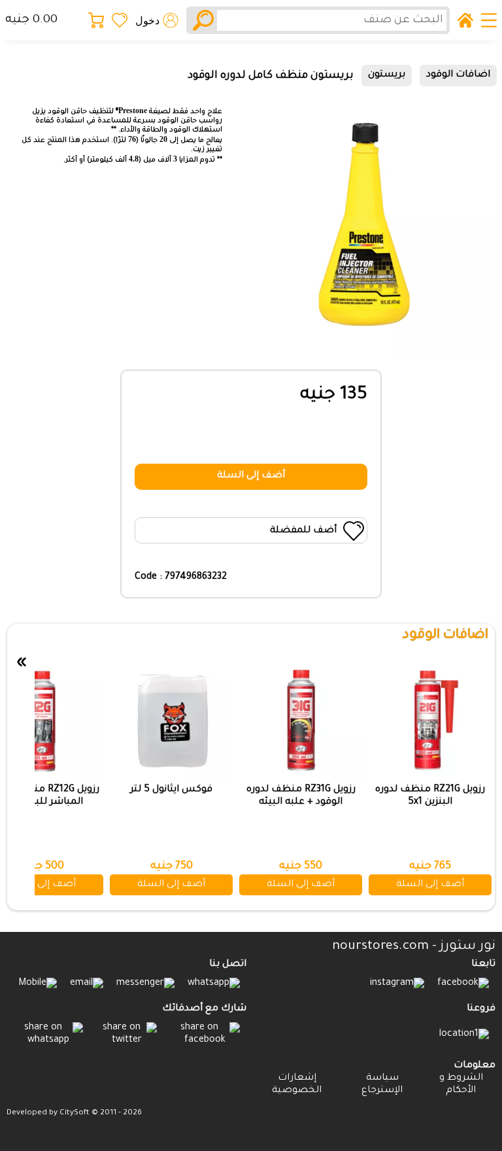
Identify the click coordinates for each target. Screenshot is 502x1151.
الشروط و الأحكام (461, 1084)
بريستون (386, 75)
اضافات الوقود (458, 75)
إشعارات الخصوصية (297, 1084)
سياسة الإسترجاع (382, 1084)
